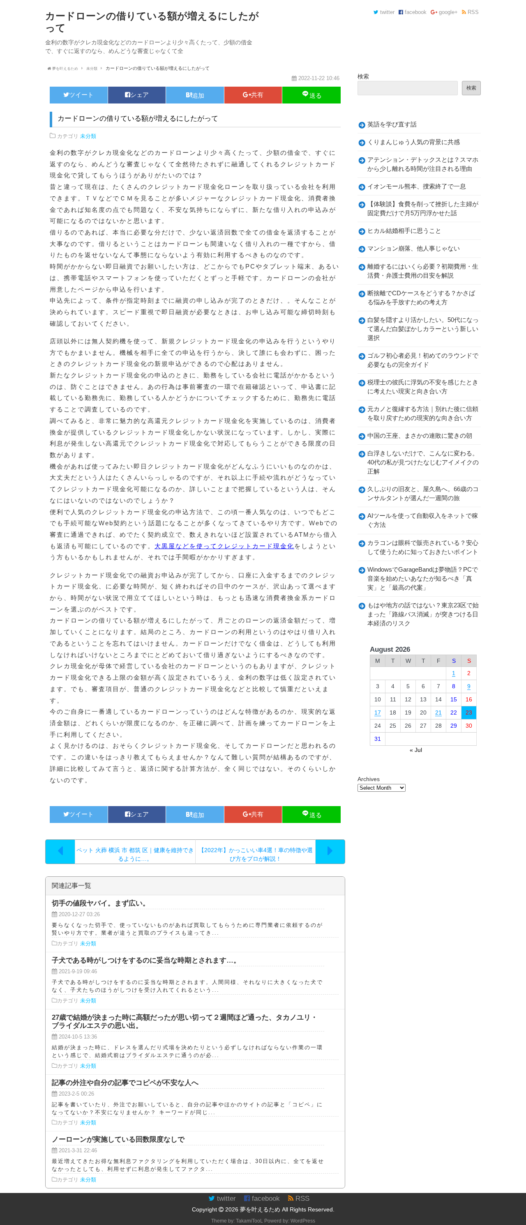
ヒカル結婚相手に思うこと (404, 231)
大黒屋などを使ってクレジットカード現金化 (224, 545)
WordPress (303, 1221)
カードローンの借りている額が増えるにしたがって (138, 118)
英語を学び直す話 (392, 124)
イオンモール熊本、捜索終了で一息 (416, 186)
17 (377, 712)
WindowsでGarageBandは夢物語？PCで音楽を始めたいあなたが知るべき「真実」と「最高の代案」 (422, 578)
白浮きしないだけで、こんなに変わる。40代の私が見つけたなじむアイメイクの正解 (423, 462)
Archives (369, 779)
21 (438, 712)
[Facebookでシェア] (137, 95)
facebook (415, 12)
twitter (386, 12)
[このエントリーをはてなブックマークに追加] (195, 95)
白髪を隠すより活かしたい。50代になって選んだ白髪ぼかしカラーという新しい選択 (423, 329)
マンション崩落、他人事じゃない (413, 248)
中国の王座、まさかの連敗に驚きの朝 (419, 435)
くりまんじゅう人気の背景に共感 (413, 142)
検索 (363, 76)
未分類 (88, 136)
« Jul (416, 750)
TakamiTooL (249, 1221)
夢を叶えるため (260, 1209)
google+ (447, 12)
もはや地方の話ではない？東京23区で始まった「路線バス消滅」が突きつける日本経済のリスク (423, 614)
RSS (472, 12)
